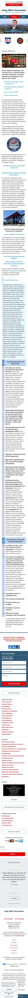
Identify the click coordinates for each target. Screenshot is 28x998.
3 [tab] (14, 893)
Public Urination (6, 709)
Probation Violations (8, 732)
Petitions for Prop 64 (7, 767)
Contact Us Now (14, 684)
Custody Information (8, 818)
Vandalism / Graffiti (7, 722)
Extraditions (5, 776)
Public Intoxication (7, 715)
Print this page (8, 919)
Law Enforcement (7, 825)
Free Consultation (8, 654)
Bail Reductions (6, 753)
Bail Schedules (6, 816)
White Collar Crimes (7, 727)
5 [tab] (18, 893)
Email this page (19, 919)
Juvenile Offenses (7, 720)
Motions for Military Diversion (10, 772)
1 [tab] (10, 893)
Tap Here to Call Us (14, 4)
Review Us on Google (14, 831)
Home (4, 17)
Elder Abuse (5, 729)
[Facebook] (10, 647)
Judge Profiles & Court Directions (14, 807)
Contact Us (14, 953)
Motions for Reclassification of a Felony (13, 763)
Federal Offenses (6, 734)
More (23, 17)
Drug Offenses (6, 706)
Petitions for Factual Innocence (11, 751)
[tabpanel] (14, 877)
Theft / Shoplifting (7, 713)
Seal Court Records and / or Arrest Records (14, 749)
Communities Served (14, 693)
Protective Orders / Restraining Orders (13, 756)
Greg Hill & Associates (19, 990)
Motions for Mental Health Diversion (12, 774)
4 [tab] (16, 893)
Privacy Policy (14, 945)
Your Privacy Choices (11, 964)
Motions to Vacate (7, 760)
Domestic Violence (7, 704)
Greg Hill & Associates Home (14, 11)
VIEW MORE (14, 799)
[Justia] (18, 647)
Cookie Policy (22, 964)
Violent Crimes (6, 725)
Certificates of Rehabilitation (10, 769)
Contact (14, 17)
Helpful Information (9, 814)
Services (5, 739)
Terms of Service (14, 948)
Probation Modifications (9, 746)
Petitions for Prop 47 (7, 765)
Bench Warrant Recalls (8, 742)
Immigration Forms (7, 758)
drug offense (14, 271)
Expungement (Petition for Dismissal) (12, 744)
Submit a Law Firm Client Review (14, 903)
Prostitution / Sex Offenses (9, 711)
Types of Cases (7, 699)
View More (14, 898)
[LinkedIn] (14, 647)
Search (12, 854)
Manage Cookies (14, 966)
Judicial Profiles (6, 823)
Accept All (9, 989)
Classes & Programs (7, 820)
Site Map (14, 950)
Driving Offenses (6, 718)
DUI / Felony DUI (6, 702)
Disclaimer (14, 942)
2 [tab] (12, 893)
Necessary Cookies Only (9, 993)
